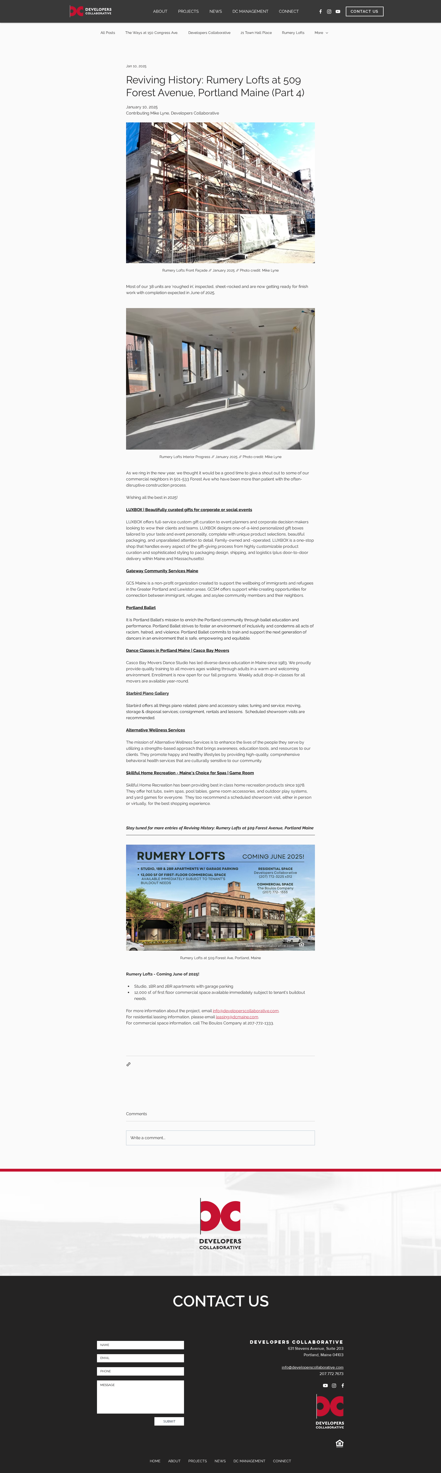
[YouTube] (338, 11)
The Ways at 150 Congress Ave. (151, 33)
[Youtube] (325, 1385)
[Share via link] (128, 1064)
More (319, 33)
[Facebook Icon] (320, 11)
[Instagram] (329, 11)
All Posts (108, 33)
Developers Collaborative (209, 33)
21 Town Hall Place (256, 33)
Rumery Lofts (293, 33)
